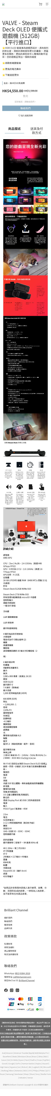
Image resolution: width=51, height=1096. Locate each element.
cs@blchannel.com (22, 976)
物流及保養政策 (11, 954)
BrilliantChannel (27, 980)
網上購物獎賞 (10, 950)
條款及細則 (9, 947)
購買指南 (8, 924)
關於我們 (8, 917)
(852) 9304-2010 (22, 973)
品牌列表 (8, 928)
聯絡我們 (25, 108)
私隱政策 (8, 943)
